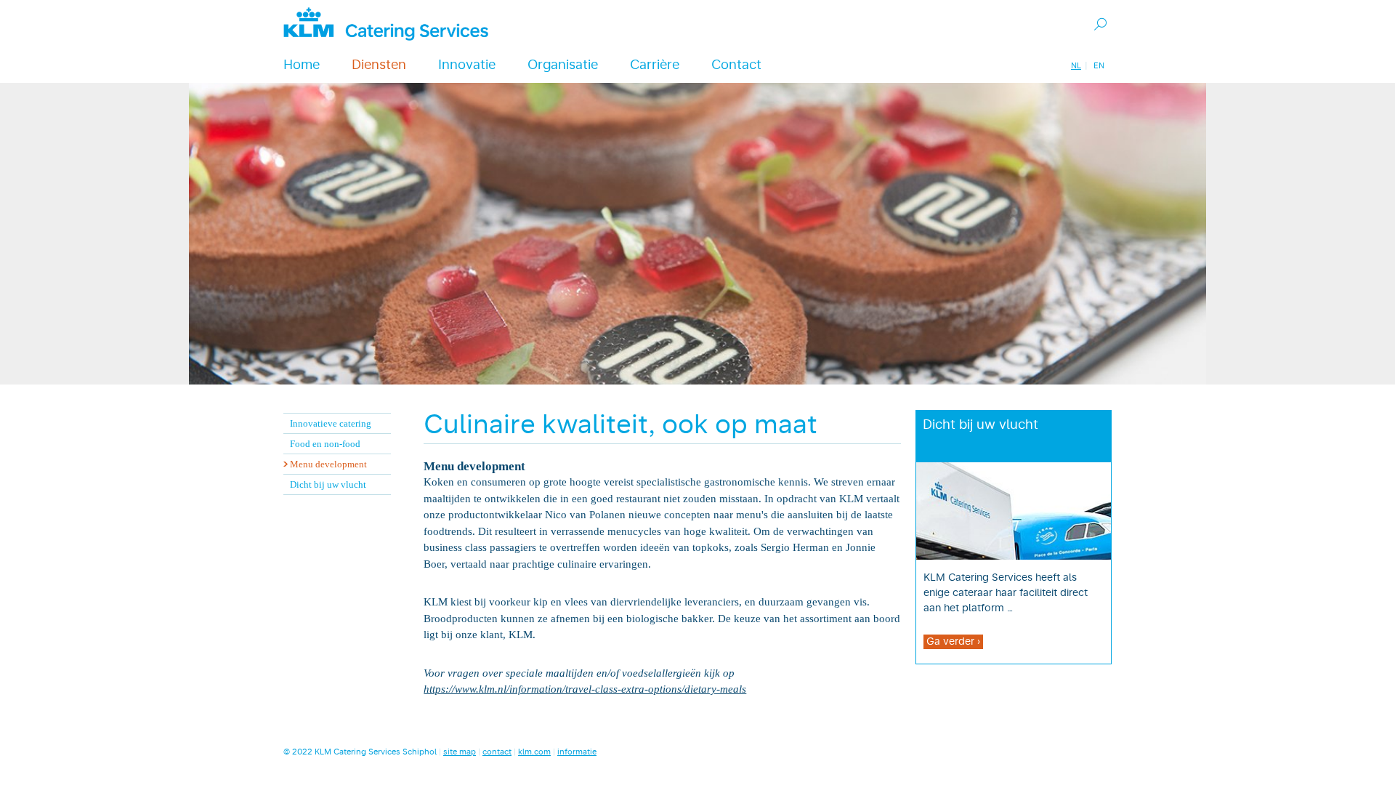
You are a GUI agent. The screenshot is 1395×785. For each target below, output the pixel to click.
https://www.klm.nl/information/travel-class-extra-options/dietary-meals (585, 689)
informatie (577, 752)
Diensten (379, 65)
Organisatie (562, 65)
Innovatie (467, 65)
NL (1076, 66)
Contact (736, 65)
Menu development (328, 464)
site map (459, 752)
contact (497, 752)
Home (301, 65)
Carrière (654, 65)
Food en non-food (325, 443)
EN (1098, 66)
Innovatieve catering (330, 423)
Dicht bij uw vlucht (328, 484)
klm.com (534, 752)
